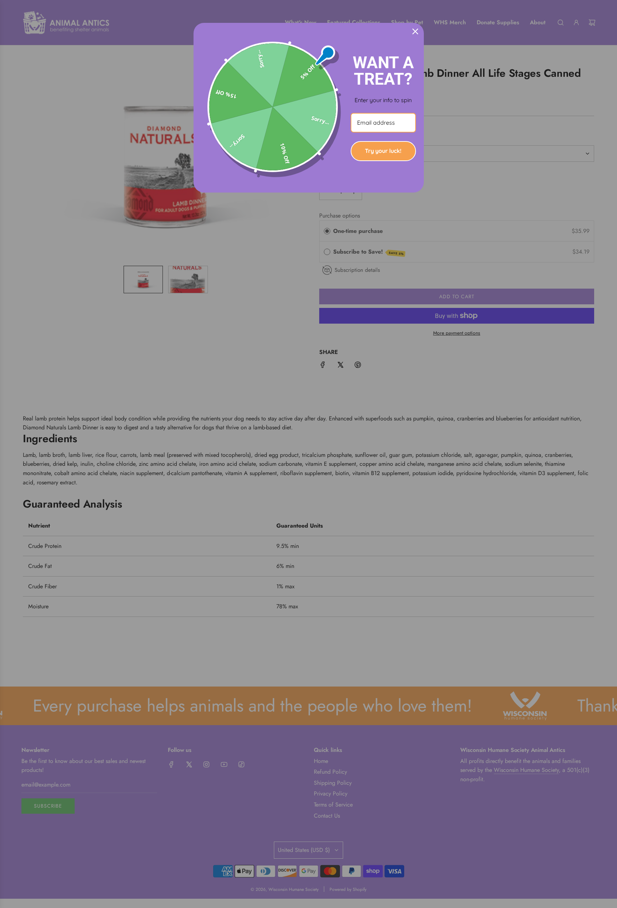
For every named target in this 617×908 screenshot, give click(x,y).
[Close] (415, 31)
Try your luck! (383, 150)
